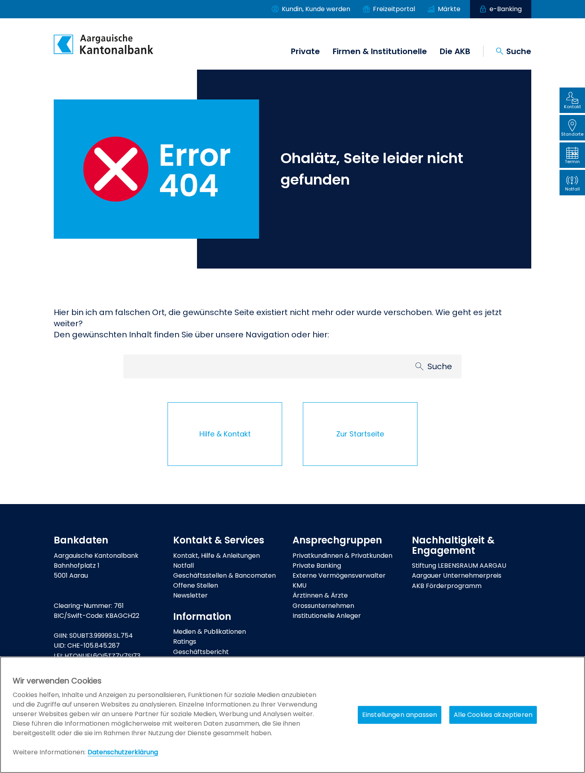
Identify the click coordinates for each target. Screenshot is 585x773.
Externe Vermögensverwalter (339, 575)
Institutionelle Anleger (326, 615)
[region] (292, 714)
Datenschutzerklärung (123, 752)
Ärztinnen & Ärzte (320, 595)
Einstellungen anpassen (399, 714)
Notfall (183, 565)
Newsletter (190, 595)
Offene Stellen (195, 585)
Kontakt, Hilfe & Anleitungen (216, 555)
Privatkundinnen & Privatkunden (342, 555)
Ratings (184, 641)
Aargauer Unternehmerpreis (456, 575)
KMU (299, 585)
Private (305, 51)
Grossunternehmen (323, 605)
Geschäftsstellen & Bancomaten (224, 575)
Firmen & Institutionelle (380, 51)
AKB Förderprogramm (447, 585)
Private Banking (316, 565)
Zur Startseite (360, 434)
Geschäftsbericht (201, 651)
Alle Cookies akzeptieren (493, 714)
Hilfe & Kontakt (225, 434)
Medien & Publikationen (209, 631)
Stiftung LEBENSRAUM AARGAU (459, 565)
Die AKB (455, 51)
